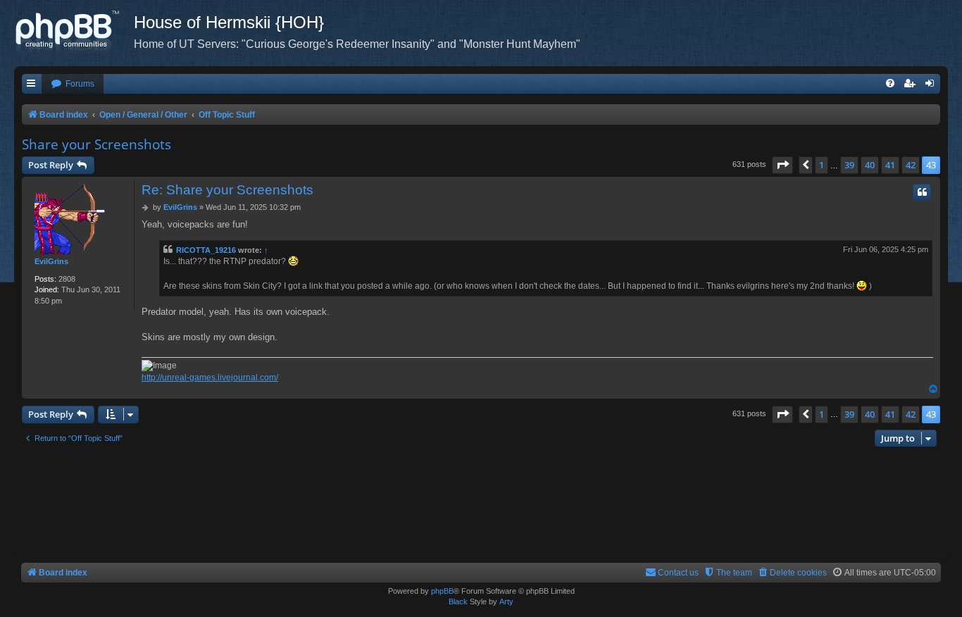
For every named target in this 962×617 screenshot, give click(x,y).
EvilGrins (51, 261)
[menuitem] (72, 84)
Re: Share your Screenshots (227, 189)
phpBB (442, 591)
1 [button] (821, 164)
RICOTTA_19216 (206, 250)
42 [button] (911, 164)
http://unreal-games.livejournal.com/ (210, 377)
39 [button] (849, 164)
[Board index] (74, 31)
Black (458, 601)
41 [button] (890, 164)
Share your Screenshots (96, 144)
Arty (506, 601)
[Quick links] (32, 84)
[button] (782, 164)
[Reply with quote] (922, 192)
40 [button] (870, 164)
